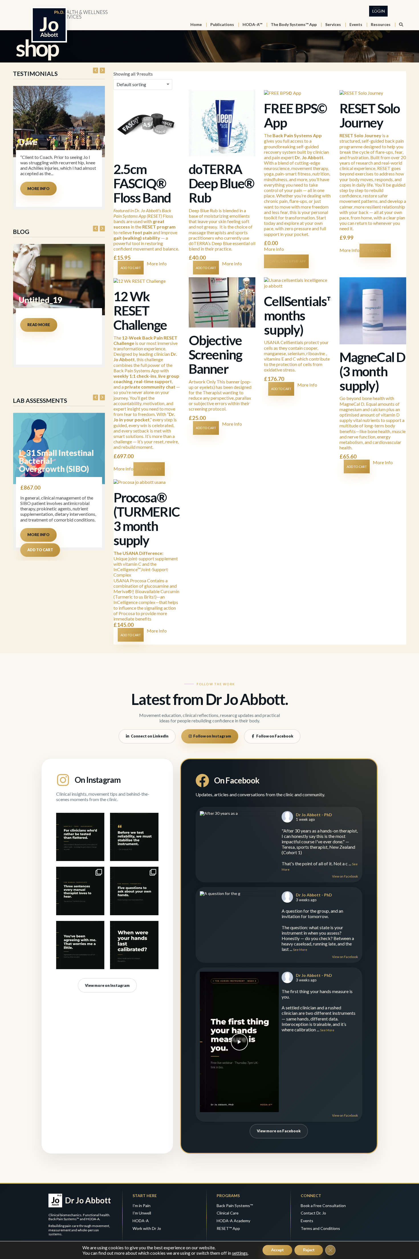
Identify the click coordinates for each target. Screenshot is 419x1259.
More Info (38, 188)
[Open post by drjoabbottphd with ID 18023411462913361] (80, 945)
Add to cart (40, 549)
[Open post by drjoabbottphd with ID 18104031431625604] (134, 837)
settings (240, 1253)
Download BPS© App (286, 261)
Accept (277, 1250)
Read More (38, 324)
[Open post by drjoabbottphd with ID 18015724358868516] (134, 945)
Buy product (375, 250)
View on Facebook (345, 876)
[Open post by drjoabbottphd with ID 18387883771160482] (80, 837)
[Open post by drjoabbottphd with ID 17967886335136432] (134, 891)
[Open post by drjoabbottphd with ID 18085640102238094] (80, 891)
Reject (308, 1250)
